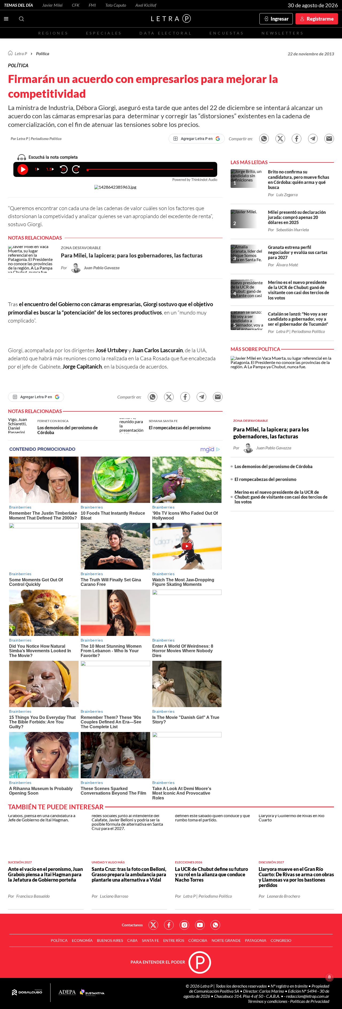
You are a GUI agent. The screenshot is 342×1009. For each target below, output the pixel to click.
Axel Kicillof (145, 4)
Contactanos (132, 925)
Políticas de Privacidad (309, 1001)
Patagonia (255, 940)
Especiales (104, 33)
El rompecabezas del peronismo (265, 479)
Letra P (21, 53)
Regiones (53, 33)
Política (42, 53)
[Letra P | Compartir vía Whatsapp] (264, 138)
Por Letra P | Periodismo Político (36, 138)
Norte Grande (226, 940)
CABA (132, 940)
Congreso (281, 940)
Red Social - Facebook (168, 925)
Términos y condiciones (268, 1001)
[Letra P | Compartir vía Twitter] (280, 138)
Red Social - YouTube (199, 925)
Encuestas (226, 33)
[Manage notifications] (329, 977)
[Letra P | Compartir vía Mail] (329, 138)
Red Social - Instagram (184, 925)
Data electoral (165, 33)
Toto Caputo (115, 4)
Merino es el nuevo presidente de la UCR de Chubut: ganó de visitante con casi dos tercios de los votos (281, 497)
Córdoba (197, 940)
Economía (82, 940)
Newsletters (283, 33)
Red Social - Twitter (153, 925)
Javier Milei (52, 4)
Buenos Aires (110, 940)
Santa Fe (150, 940)
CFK (75, 4)
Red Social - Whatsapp (215, 925)
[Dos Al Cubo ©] (27, 993)
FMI (92, 4)
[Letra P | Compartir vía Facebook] (296, 138)
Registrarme (320, 19)
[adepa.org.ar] (67, 993)
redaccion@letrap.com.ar (307, 996)
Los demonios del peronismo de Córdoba (274, 466)
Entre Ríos (173, 940)
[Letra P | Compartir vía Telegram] (312, 138)
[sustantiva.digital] (92, 993)
